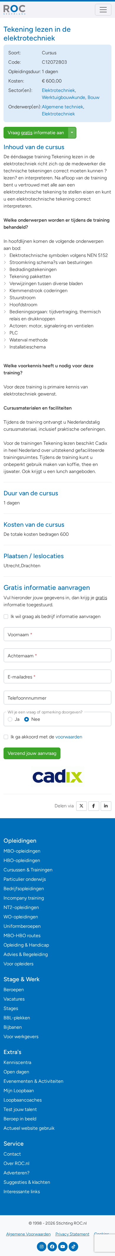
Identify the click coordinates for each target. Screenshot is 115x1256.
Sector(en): (20, 90)
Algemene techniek (62, 107)
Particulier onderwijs (25, 879)
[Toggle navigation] (103, 10)
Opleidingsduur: (24, 71)
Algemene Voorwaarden (28, 1234)
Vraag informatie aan (36, 132)
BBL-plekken (17, 1018)
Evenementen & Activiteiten (33, 1081)
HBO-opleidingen (22, 860)
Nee (35, 719)
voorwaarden (68, 737)
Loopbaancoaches (23, 1100)
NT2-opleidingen (21, 907)
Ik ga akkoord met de (46, 737)
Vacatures (14, 999)
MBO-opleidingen (22, 851)
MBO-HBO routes (22, 935)
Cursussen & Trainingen (28, 870)
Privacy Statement (72, 1234)
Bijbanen (13, 1027)
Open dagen (16, 1072)
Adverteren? (16, 1173)
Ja (17, 719)
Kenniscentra (17, 1062)
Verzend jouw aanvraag (32, 753)
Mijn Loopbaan (19, 1090)
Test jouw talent (20, 1109)
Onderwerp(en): (25, 107)
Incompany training (24, 898)
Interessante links (22, 1191)
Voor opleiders (18, 964)
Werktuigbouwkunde (63, 97)
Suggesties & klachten (27, 1182)
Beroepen (14, 989)
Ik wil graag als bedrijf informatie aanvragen (56, 616)
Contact (12, 1154)
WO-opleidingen (21, 917)
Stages (11, 1008)
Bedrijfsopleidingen (24, 888)
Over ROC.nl (16, 1163)
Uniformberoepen (22, 926)
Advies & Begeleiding (26, 954)
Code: (14, 62)
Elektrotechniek (58, 90)
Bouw (93, 97)
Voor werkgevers (21, 1036)
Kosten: (16, 81)
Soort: (14, 52)
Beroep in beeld (20, 1119)
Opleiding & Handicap (26, 945)
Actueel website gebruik (29, 1128)
